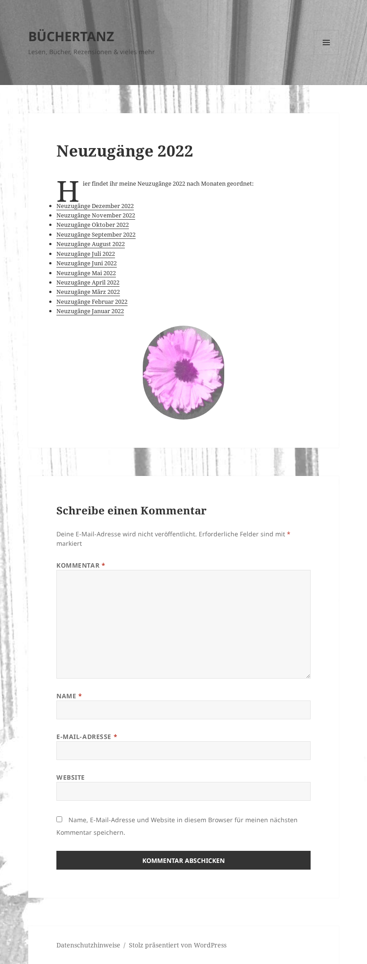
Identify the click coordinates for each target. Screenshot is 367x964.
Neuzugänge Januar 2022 (90, 311)
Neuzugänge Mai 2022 (86, 273)
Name (69, 696)
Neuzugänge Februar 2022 (92, 301)
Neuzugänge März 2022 (88, 292)
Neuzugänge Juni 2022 (86, 263)
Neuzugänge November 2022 (95, 215)
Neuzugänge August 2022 (90, 244)
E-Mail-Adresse (86, 736)
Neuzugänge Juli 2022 (85, 254)
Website (70, 777)
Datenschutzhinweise (88, 945)
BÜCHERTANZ (71, 36)
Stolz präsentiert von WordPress (177, 945)
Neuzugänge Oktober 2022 (92, 225)
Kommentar (80, 565)
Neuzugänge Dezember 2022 (95, 206)
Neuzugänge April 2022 (87, 282)
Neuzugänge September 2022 (96, 234)
